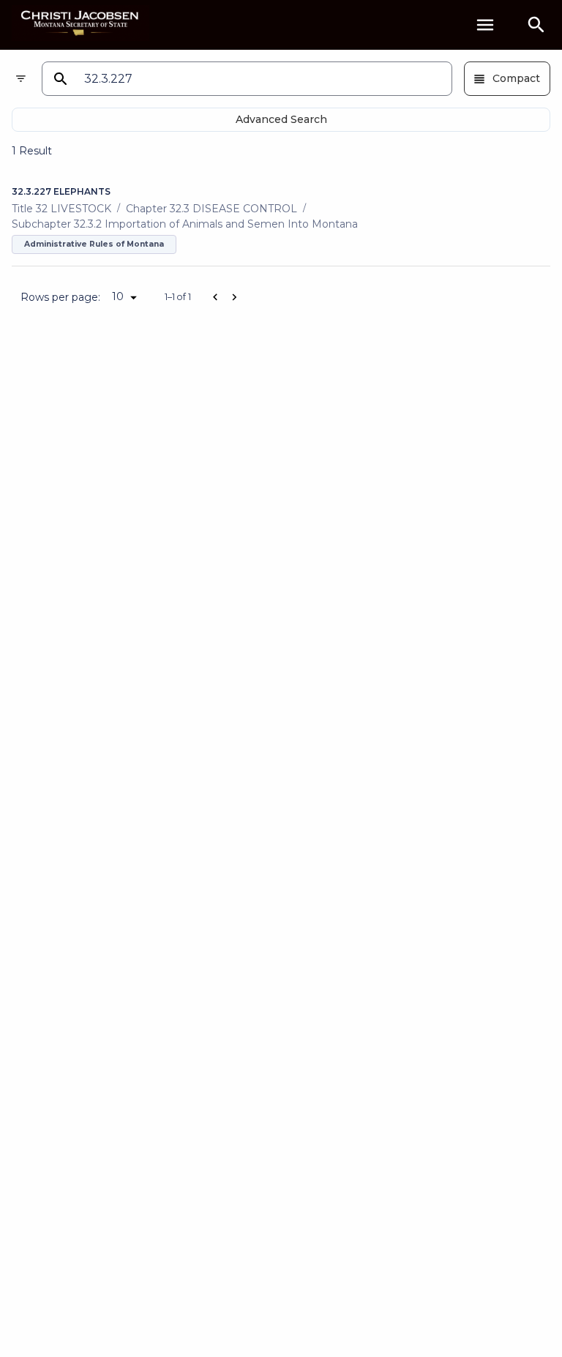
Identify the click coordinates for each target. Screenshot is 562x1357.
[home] (80, 24)
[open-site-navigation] (485, 25)
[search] (536, 25)
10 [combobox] (118, 296)
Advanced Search (281, 119)
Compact (516, 78)
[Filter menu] (21, 79)
